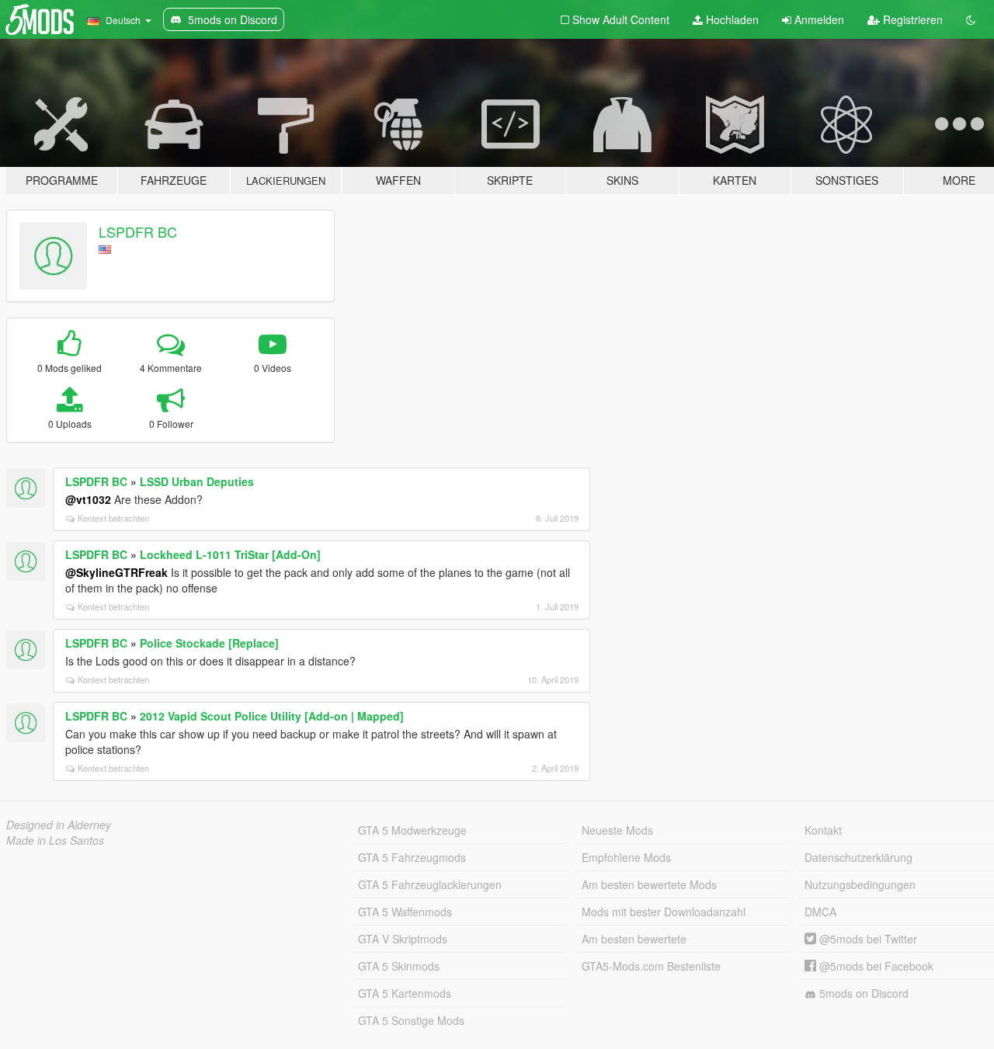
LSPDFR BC (138, 231)
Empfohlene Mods (626, 857)
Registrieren (911, 19)
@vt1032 (88, 499)
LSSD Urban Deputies (197, 481)
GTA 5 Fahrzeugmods (412, 857)
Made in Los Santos (55, 840)
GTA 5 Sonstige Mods (411, 1020)
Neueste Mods (617, 830)
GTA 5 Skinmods (399, 966)
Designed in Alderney (58, 824)
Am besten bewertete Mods (649, 884)
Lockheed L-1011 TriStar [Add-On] (230, 554)
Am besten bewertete (634, 939)
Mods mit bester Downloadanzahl (664, 911)
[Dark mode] (970, 19)
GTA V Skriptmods (402, 939)
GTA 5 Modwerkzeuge (412, 830)
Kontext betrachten (113, 518)
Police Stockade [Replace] (209, 643)
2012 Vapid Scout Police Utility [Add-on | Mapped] (272, 716)
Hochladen (731, 19)
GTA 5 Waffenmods (405, 911)
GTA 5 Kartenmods (404, 993)
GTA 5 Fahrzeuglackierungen (430, 884)
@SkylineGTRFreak (116, 572)
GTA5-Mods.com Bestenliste (651, 966)
